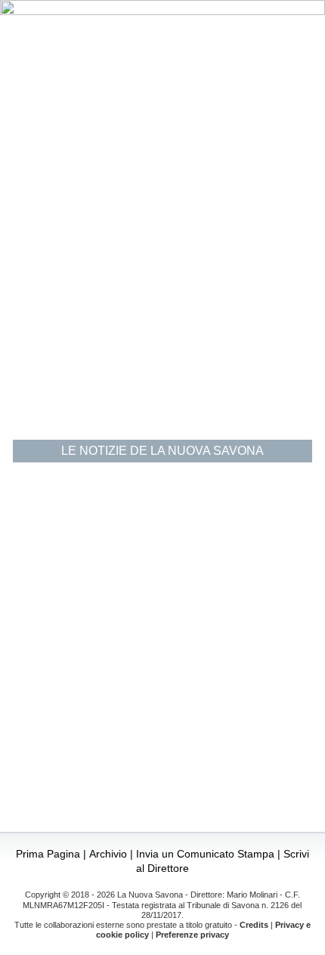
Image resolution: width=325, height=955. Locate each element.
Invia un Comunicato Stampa (205, 854)
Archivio (108, 854)
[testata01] (162, 11)
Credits (254, 924)
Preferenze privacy (192, 934)
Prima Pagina (48, 854)
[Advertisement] (162, 258)
